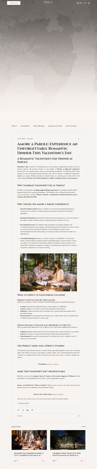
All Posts (14, 126)
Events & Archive (71, 126)
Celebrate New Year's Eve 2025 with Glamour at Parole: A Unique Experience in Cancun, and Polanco (66, 454)
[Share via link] (32, 410)
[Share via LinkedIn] (27, 410)
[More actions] (78, 139)
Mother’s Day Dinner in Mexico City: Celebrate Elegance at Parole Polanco (29, 454)
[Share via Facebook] (18, 410)
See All (83, 426)
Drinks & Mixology (39, 126)
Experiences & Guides (55, 126)
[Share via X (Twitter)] (23, 410)
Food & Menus (25, 126)
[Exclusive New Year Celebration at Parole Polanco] (67, 440)
